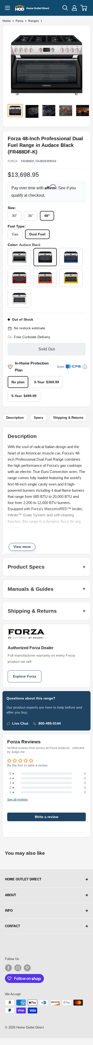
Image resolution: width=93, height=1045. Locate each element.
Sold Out (46, 349)
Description (15, 417)
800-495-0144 (49, 723)
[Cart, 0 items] (84, 8)
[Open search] (65, 8)
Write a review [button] (46, 817)
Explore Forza (24, 676)
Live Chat (20, 723)
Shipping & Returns (68, 417)
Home (6, 21)
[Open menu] (7, 8)
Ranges (33, 21)
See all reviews (17, 799)
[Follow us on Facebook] (8, 967)
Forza (19, 21)
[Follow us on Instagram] (17, 967)
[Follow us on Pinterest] (27, 967)
